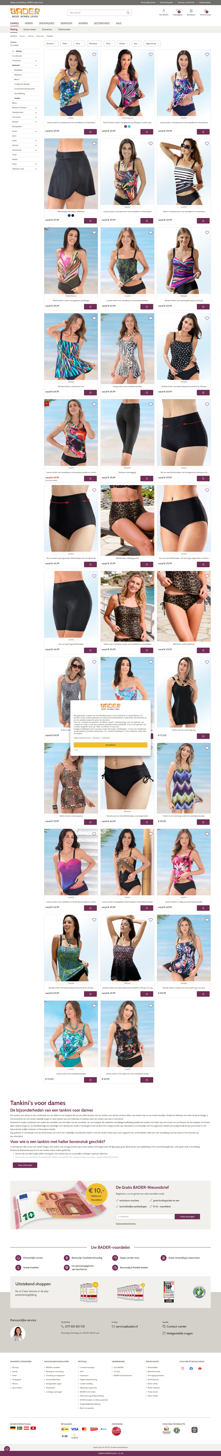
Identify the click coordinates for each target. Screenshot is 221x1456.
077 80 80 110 (75, 1326)
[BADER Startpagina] (25, 12)
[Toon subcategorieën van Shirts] (36, 164)
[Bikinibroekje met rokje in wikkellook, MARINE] (69, 215)
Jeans (14, 136)
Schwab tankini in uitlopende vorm (71, 386)
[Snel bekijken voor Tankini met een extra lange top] (203, 736)
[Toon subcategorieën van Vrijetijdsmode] (36, 112)
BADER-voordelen (53, 1367)
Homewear (16, 117)
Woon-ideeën (153, 1396)
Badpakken (18, 70)
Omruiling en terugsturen (55, 1375)
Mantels (15, 145)
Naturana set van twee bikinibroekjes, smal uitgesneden (127, 816)
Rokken (15, 159)
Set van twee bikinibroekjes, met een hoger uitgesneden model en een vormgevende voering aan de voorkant (184, 558)
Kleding (18, 51)
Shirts (14, 164)
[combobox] (100, 13)
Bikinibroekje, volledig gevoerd (127, 558)
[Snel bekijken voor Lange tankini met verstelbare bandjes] (146, 392)
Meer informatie (25, 1165)
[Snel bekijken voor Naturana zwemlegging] (146, 478)
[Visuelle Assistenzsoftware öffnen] (193, 1430)
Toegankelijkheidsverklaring (90, 1404)
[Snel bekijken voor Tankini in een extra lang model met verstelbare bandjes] (203, 822)
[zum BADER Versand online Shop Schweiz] (33, 1428)
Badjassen (18, 75)
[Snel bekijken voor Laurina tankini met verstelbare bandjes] (90, 1080)
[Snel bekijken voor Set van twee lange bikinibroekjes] (90, 650)
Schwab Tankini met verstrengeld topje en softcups (184, 300)
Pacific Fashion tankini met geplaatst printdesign (71, 300)
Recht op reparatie (87, 1408)
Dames (15, 1371)
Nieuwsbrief (50, 1388)
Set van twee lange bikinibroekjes (71, 644)
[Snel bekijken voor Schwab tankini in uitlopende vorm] (90, 392)
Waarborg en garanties (88, 1388)
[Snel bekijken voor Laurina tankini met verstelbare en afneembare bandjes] (146, 306)
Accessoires (16, 60)
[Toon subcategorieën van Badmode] (36, 65)
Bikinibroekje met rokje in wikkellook (71, 211)
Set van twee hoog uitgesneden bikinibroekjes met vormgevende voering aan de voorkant (71, 558)
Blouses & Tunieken (19, 108)
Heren (14, 1375)
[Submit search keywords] (128, 13)
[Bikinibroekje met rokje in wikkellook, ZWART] (72, 215)
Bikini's (16, 79)
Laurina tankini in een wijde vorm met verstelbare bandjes (127, 1074)
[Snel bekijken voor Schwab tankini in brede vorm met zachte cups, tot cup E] (203, 994)
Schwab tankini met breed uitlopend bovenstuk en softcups (183, 386)
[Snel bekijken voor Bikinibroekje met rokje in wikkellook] (90, 221)
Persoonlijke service (148, 2)
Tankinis (17, 98)
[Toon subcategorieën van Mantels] (36, 145)
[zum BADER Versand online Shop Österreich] (26, 1428)
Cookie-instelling (86, 1383)
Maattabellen (153, 1367)
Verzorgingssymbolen (156, 1375)
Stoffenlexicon (153, 1379)
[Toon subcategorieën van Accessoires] (36, 60)
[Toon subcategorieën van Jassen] (36, 131)
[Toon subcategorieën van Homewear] (36, 117)
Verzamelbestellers (53, 1379)
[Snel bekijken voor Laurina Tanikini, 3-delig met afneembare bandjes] (203, 908)
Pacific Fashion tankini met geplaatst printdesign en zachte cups (127, 122)
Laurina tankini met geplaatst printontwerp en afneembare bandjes (127, 902)
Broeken (15, 122)
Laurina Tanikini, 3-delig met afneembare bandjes (183, 902)
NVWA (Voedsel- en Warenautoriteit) (94, 1400)
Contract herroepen (87, 1367)
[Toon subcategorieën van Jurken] (36, 140)
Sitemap (15, 1367)
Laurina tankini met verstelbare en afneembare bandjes (127, 300)
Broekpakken (17, 126)
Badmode (16, 65)
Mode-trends (153, 1392)
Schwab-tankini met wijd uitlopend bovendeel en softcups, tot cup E (127, 988)
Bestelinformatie (154, 1371)
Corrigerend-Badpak (22, 84)
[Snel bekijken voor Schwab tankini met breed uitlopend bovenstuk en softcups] (203, 392)
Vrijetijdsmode (17, 112)
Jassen (14, 131)
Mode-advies (153, 1383)
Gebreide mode (18, 169)
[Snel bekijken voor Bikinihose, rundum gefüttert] (203, 650)
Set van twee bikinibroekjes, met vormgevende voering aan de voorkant (184, 472)
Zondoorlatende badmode (24, 89)
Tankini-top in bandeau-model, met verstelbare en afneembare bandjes (127, 644)
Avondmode (17, 56)
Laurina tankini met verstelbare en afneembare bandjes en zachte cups (71, 472)
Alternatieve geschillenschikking (92, 1396)
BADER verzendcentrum (123, 1375)
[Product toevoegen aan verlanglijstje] (94, 55)
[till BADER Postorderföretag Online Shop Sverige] (19, 1428)
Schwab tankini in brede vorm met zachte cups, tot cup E (183, 988)
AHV (82, 1371)
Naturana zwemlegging (127, 472)
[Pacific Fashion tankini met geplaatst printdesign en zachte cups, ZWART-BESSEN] (125, 126)
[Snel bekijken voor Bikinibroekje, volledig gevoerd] (146, 564)
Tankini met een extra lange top (184, 730)
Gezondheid (17, 1388)
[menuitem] (14, 23)
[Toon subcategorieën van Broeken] (36, 122)
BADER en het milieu (88, 1392)
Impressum (84, 1375)
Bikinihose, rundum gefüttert (184, 644)
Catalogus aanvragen (54, 1392)
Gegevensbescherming (126, 1223)
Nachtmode (16, 150)
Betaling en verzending (54, 1371)
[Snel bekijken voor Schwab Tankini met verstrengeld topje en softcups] (203, 306)
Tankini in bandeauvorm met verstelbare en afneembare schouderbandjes (184, 211)
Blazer (14, 103)
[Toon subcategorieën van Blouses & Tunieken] (36, 107)
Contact (117, 1371)
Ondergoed (16, 1379)
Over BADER (118, 1367)
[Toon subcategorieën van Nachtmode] (36, 150)
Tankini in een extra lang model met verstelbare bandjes (184, 816)
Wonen (15, 1383)
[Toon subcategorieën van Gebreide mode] (36, 169)
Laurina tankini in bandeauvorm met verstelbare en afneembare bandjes (71, 122)
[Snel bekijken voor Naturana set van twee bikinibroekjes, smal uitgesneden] (146, 822)
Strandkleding (19, 93)
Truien (14, 155)
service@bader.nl (127, 1326)
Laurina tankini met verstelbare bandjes (71, 1074)
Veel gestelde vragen (54, 1383)
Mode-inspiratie (154, 1388)
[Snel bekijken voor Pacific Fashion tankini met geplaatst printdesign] (90, 306)
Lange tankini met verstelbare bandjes (127, 386)
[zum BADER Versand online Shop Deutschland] (12, 1428)
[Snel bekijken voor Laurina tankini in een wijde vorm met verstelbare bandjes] (146, 1080)
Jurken (14, 141)
